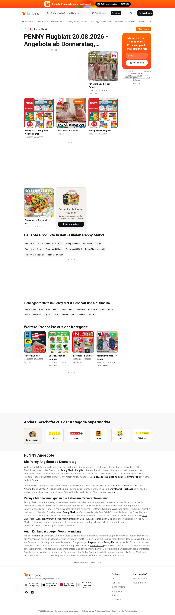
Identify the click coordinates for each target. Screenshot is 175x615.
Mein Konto (146, 13)
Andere (142, 21)
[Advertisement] (55, 70)
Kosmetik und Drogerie (125, 21)
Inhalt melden (118, 586)
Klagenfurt (127, 485)
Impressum (117, 591)
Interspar (74, 518)
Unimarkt (51, 518)
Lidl (92, 518)
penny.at (111, 492)
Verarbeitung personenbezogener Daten (136, 79)
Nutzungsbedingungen (133, 75)
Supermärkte (42, 21)
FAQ (113, 578)
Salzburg (43, 488)
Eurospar (40, 518)
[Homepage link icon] (75, 563)
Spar (104, 518)
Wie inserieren (140, 578)
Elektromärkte (57, 21)
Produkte (116, 599)
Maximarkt (62, 518)
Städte (114, 595)
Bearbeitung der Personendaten (124, 611)
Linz (118, 485)
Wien (112, 485)
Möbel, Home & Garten (77, 21)
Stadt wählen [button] (102, 13)
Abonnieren (144, 29)
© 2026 (45, 611)
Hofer (98, 518)
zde (37, 480)
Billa (110, 518)
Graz (136, 485)
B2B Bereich (139, 582)
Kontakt (115, 582)
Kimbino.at (37, 535)
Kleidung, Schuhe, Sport (101, 21)
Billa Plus (84, 518)
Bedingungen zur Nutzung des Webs (96, 611)
